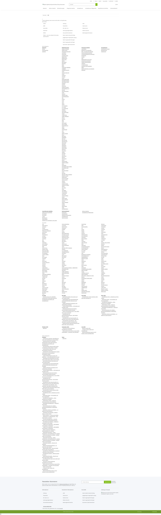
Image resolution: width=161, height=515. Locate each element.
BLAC (63, 64)
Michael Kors (64, 141)
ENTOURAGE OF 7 (65, 88)
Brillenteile (64, 212)
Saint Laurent (65, 179)
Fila (62, 97)
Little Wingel (64, 129)
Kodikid (63, 229)
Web (43, 246)
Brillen (43, 49)
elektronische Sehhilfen (47, 212)
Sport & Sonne (65, 217)
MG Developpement (105, 275)
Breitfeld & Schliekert (86, 254)
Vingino (63, 201)
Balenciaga (64, 59)
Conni (63, 78)
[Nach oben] (0, 514)
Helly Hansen (84, 242)
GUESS (83, 279)
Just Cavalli (64, 123)
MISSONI (64, 144)
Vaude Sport (64, 198)
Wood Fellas (64, 206)
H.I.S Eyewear (65, 105)
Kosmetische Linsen (105, 49)
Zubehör (44, 51)
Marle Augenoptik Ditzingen (69, 39)
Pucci (63, 230)
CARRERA (64, 68)
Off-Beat (63, 153)
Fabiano (63, 94)
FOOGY (102, 278)
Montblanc (64, 146)
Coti (43, 224)
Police (63, 169)
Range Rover (64, 226)
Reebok (102, 236)
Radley (63, 232)
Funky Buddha (85, 226)
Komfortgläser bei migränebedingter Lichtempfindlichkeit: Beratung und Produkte (70, 301)
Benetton (64, 63)
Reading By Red (65, 236)
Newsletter (65, 25)
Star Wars (64, 187)
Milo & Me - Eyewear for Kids (88, 275)
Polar (63, 164)
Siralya (43, 228)
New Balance (45, 234)
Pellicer (63, 157)
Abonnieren (107, 482)
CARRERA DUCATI (65, 70)
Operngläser (44, 219)
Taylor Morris (45, 225)
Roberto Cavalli (65, 175)
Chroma (63, 76)
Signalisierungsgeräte (86, 60)
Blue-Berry (64, 241)
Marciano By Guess (105, 246)
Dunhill (63, 84)
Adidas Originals (65, 49)
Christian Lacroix (65, 234)
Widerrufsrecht (86, 30)
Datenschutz (85, 28)
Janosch (63, 119)
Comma (102, 237)
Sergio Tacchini (65, 238)
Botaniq (43, 233)
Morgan (63, 283)
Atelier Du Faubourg (46, 230)
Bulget (83, 230)
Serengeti (44, 237)
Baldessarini (64, 58)
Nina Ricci (64, 150)
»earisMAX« (84, 49)
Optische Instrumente (66, 215)
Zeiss (83, 289)
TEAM (96, 1)
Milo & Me (64, 142)
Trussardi (64, 225)
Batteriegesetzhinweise (87, 32)
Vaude (63, 197)
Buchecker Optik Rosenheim (69, 44)
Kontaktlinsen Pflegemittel (87, 212)
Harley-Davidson (65, 245)
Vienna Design (65, 199)
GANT (43, 279)
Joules (63, 242)
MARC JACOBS (65, 133)
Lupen (43, 216)
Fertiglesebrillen (65, 96)
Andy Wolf (64, 54)
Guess (63, 104)
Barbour (103, 224)
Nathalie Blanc (85, 234)
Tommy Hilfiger (65, 195)
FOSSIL (63, 99)
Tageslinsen (103, 51)
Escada (63, 90)
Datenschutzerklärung (64, 484)
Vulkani (63, 205)
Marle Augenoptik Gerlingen (69, 42)
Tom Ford (64, 194)
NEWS (116, 1)
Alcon (63, 290)
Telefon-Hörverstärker (86, 62)
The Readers (64, 191)
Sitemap (64, 23)
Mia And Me (64, 140)
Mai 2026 (64, 295)
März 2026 (103, 295)
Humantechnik (104, 254)
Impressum (85, 25)
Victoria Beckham (65, 224)
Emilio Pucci (44, 248)
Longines (83, 241)
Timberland (64, 193)
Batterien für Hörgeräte (86, 50)
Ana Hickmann (85, 236)
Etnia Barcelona (65, 91)
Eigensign (64, 86)
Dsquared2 (44, 245)
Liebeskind (103, 238)
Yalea (63, 207)
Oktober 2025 (45, 327)
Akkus (83, 67)
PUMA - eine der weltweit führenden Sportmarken (51, 36)
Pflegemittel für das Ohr (87, 59)
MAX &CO (64, 136)
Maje (43, 282)
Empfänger (84, 55)
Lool (63, 131)
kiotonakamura (65, 125)
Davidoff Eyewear (65, 80)
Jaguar (63, 117)
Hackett (102, 279)
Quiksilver (44, 242)
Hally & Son (64, 244)
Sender (83, 57)
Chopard (64, 75)
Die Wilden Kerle (65, 82)
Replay (102, 245)
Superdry (44, 238)
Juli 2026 (44, 295)
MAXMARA (64, 137)
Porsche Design (65, 170)
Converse (44, 226)
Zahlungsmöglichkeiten (68, 30)
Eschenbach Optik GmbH (87, 278)
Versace (83, 233)
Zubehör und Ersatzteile (87, 66)
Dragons (63, 83)
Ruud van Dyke (65, 178)
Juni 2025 (83, 327)
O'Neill (83, 232)
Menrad (63, 138)
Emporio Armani (65, 87)
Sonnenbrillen (45, 50)
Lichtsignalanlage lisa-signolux (88, 54)
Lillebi (63, 128)
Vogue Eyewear (65, 202)
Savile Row (84, 224)
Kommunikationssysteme (87, 53)
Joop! (63, 121)
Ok (82, 228)
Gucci (63, 103)
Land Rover (44, 232)
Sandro (63, 181)
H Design (103, 229)
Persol (63, 160)
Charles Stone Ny (65, 72)
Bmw (43, 241)
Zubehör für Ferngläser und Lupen (49, 220)
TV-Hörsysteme (85, 64)
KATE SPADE (64, 124)
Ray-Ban (63, 173)
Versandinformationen (67, 32)
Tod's (63, 246)
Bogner (83, 277)
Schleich (63, 182)
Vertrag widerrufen (47, 506)
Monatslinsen (104, 50)
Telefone (83, 63)
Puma (63, 172)
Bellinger (45, 328)
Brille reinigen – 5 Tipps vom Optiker (50, 415)
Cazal (63, 71)
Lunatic (102, 228)
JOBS (100, 1)
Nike (82, 225)
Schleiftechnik (65, 216)
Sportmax (84, 237)
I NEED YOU (64, 115)
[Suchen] (96, 4)
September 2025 (65, 327)
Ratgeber (44, 337)
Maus (63, 134)
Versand (61, 508)
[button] (111, 4)
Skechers (64, 240)
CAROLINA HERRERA (66, 67)
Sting (63, 189)
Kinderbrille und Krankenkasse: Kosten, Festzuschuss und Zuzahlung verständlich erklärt (51, 353)
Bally (83, 244)
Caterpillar (103, 232)
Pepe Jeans (64, 158)
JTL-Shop (158, 511)
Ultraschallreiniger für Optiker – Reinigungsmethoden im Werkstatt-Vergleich (108, 311)
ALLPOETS (64, 53)
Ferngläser (44, 213)
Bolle (83, 240)
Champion (103, 226)
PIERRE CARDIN (65, 162)
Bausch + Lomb (104, 289)
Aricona (63, 292)
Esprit (102, 230)
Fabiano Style (64, 95)
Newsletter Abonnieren (113, 482)
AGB (83, 23)
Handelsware (64, 213)
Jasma (83, 229)
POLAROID (64, 165)
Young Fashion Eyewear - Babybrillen (69, 267)
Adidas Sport (64, 50)
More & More (84, 238)
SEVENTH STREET (65, 185)
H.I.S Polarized (65, 108)
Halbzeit (63, 109)
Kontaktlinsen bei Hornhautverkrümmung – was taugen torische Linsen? (70, 315)
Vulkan (63, 203)
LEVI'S (63, 127)
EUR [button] (91, 1)
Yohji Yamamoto (65, 289)
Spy (43, 240)
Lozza (63, 132)
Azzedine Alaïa (65, 55)
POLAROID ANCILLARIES (67, 166)
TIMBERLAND (84, 287)
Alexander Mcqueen (86, 291)
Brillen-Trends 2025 (86, 328)
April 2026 (84, 295)
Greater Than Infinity (105, 242)
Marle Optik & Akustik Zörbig (69, 35)
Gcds (102, 233)
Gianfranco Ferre (65, 237)
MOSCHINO (64, 148)
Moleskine (64, 145)
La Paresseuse (45, 229)
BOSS (63, 66)
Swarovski (84, 245)
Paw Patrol (64, 156)
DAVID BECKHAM (65, 79)
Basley (63, 60)
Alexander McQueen (66, 51)
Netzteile (83, 70)
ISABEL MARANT (65, 116)
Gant (63, 101)
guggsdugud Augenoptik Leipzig (69, 37)
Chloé (63, 74)
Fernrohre (44, 215)
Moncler (103, 244)
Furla (63, 100)
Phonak (83, 285)
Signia (63, 277)
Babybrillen (64, 57)
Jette (63, 120)
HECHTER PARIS (65, 112)
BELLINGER (64, 62)
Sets (82, 58)
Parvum (63, 154)
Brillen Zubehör (85, 211)
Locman (43, 236)
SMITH (63, 186)
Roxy (102, 241)
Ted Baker (64, 190)
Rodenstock (64, 177)
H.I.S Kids (64, 107)
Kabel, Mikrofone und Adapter (88, 68)
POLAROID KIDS (65, 168)
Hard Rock (64, 111)
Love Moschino (104, 234)
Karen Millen (45, 244)
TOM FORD (103, 287)
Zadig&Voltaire (65, 209)
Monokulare (44, 217)
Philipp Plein (64, 161)
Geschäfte (105, 1)
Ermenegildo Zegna (86, 246)
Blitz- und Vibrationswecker (87, 51)
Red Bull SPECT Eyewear (67, 174)
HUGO (63, 113)
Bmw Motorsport (65, 233)
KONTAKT (111, 1)
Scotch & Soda (65, 183)
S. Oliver (103, 240)
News (63, 337)
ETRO (63, 92)
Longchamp (103, 225)
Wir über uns (65, 28)
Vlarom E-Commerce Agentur (147, 511)
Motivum (64, 149)
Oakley (63, 152)
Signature (64, 228)
